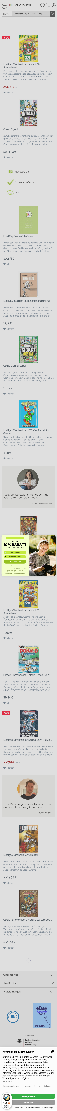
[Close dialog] (53, 537)
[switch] (6, 1106)
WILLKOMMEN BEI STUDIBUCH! (15, 537)
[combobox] (6, 556)
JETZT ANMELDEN (15, 561)
